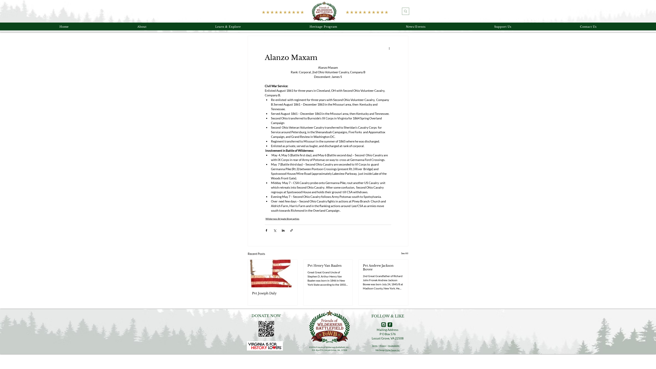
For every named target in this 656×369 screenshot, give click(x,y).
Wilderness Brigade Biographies (282, 218)
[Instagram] (383, 324)
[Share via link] (291, 230)
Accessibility (393, 345)
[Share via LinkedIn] (283, 230)
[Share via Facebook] (266, 230)
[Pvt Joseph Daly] (272, 273)
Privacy (382, 345)
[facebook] (390, 324)
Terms (375, 345)
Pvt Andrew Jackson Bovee (378, 267)
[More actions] (389, 48)
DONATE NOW (266, 316)
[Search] (405, 11)
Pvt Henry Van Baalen (324, 266)
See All (404, 253)
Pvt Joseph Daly (264, 293)
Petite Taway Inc (392, 350)
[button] (142, 26)
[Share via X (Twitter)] (274, 230)
